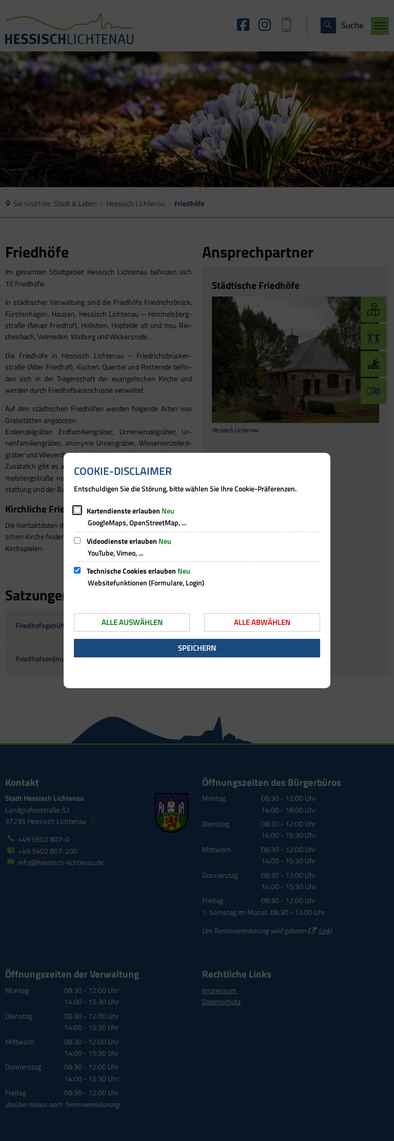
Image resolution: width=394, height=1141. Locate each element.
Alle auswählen (132, 622)
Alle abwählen (262, 622)
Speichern (197, 648)
